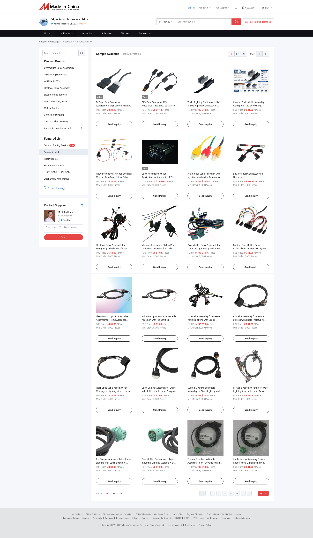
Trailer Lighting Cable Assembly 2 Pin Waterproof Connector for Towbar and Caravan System (204, 106)
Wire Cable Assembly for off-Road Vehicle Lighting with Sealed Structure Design (204, 320)
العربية (168, 518)
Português (97, 518)
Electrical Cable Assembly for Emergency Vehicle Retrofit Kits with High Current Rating (111, 248)
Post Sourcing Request (260, 21)
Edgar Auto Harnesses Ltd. (68, 19)
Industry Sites (177, 514)
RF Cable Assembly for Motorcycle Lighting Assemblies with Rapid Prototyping (250, 391)
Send (63, 237)
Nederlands (158, 518)
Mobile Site (227, 514)
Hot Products (76, 514)
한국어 (178, 518)
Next (262, 493)
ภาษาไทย (205, 518)
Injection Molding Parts (55, 101)
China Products (93, 514)
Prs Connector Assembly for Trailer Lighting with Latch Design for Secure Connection (113, 463)
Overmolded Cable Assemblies (59, 67)
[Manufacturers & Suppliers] (60, 6)
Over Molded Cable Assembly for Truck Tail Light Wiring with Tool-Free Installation (203, 248)
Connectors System (54, 114)
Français (109, 518)
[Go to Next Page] (266, 53)
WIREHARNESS (52, 81)
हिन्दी (195, 518)
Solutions (106, 33)
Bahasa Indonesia (242, 518)
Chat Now (66, 220)
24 (107, 493)
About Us (87, 33)
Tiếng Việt (226, 518)
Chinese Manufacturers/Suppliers (117, 514)
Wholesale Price (161, 514)
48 (121, 493)
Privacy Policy (205, 525)
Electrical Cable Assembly (57, 87)
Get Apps (250, 7)
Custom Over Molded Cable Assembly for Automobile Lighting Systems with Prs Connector (250, 248)
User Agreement (175, 525)
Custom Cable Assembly (56, 121)
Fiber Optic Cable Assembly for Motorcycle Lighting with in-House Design (113, 391)
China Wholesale (143, 514)
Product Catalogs (56, 188)
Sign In (191, 7)
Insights (238, 514)
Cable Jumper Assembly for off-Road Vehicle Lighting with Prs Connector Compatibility (249, 463)
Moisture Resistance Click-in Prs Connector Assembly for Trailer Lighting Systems (158, 248)
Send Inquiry (114, 124)
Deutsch (145, 518)
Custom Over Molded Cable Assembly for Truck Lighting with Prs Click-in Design (203, 391)
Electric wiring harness (55, 94)
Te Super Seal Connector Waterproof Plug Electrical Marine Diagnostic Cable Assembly (113, 106)
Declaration (190, 525)
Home (47, 33)
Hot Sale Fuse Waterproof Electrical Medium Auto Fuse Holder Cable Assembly (114, 177)
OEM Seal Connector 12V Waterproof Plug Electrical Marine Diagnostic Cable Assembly (158, 106)
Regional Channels (195, 514)
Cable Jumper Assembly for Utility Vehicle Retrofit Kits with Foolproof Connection (159, 391)
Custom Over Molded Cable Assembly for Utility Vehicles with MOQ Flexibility (204, 463)
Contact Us (144, 33)
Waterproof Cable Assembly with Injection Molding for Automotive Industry (203, 177)
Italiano (135, 518)
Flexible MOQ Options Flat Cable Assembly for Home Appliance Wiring (112, 320)
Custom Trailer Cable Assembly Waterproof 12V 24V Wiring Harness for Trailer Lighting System (250, 106)
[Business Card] (82, 205)
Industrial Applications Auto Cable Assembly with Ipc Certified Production (159, 320)
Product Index (213, 514)
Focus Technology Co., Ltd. (135, 525)
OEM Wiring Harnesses (55, 74)
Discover (125, 33)
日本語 (187, 518)
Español (85, 518)
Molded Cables (51, 108)
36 (114, 493)
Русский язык (122, 518)
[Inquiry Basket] (236, 7)
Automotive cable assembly (58, 128)
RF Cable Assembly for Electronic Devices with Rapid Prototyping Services (249, 320)
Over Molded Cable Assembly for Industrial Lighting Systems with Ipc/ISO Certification (158, 463)
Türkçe (215, 518)
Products (68, 33)
